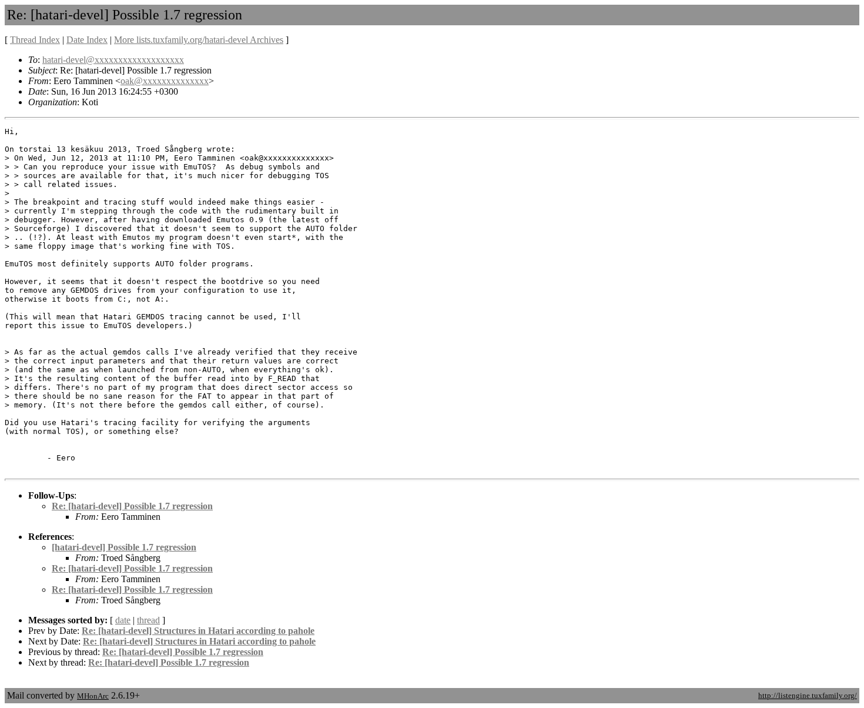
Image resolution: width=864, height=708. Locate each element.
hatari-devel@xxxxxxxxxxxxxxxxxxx (113, 60)
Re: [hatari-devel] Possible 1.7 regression (132, 506)
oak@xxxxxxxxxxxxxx (164, 81)
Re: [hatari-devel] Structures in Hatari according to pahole (198, 631)
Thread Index (35, 40)
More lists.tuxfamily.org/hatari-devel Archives (198, 40)
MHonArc (93, 696)
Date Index (87, 40)
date (122, 620)
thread (148, 620)
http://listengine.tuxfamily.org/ (807, 695)
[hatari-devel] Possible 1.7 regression (124, 547)
